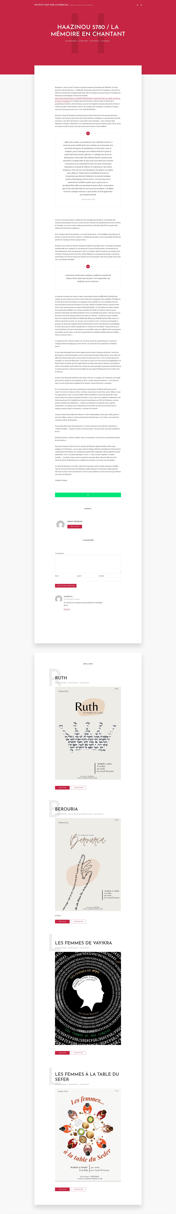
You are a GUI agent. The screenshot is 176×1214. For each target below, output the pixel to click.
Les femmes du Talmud (78, 814)
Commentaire (59, 553)
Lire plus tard (79, 787)
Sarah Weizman (72, 41)
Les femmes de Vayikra (83, 943)
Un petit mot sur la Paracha (51, 5)
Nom (57, 576)
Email (79, 576)
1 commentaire (105, 41)
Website (101, 576)
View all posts (74, 526)
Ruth (61, 678)
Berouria (66, 809)
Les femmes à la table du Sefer (87, 1077)
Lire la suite (62, 787)
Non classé (74, 682)
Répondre (67, 609)
